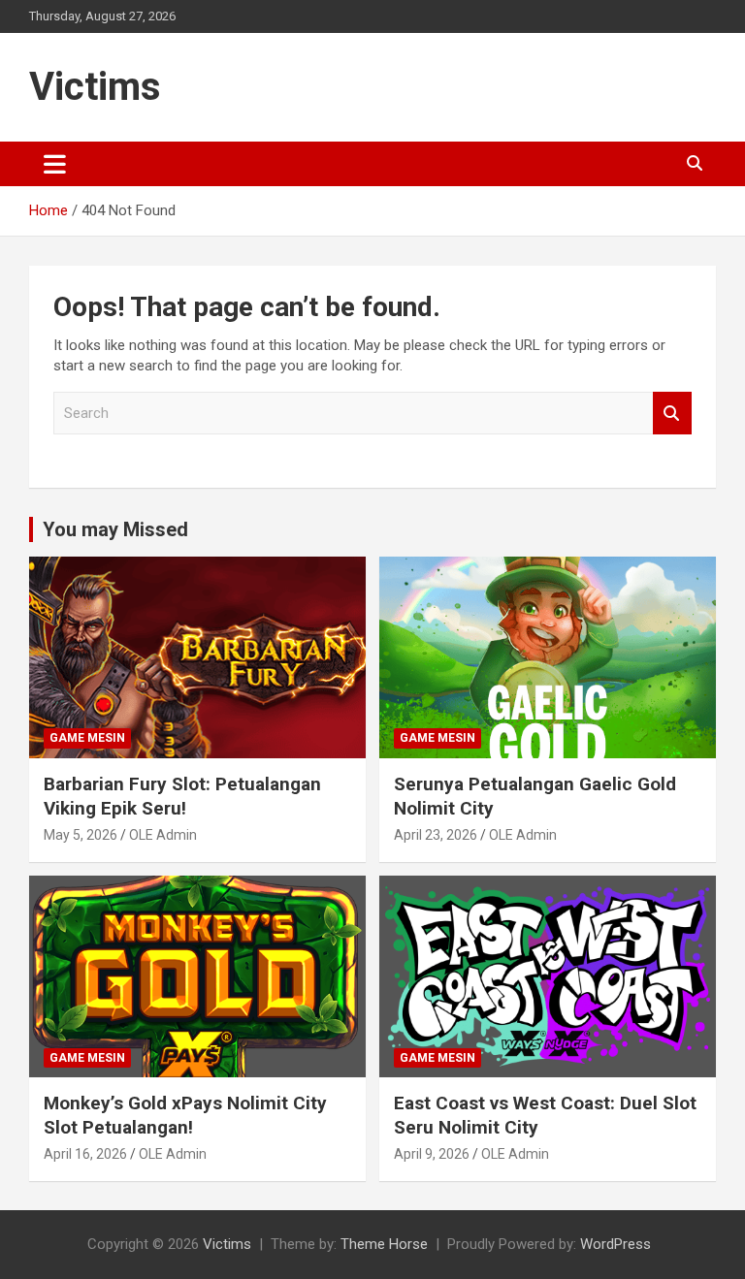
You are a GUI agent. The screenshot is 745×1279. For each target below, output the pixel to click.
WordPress (615, 1244)
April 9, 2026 (432, 1154)
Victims (95, 87)
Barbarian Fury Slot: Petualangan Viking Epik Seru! (182, 796)
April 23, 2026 (435, 835)
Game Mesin (87, 738)
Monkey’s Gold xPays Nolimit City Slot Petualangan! (185, 1115)
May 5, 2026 (80, 835)
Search (672, 413)
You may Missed (115, 529)
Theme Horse (384, 1244)
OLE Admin (163, 835)
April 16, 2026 (85, 1154)
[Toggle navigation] (55, 164)
